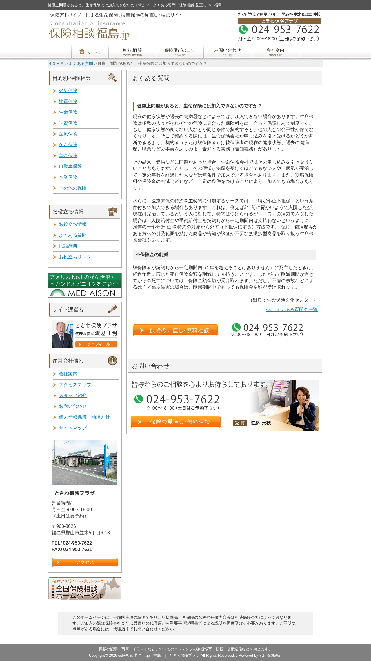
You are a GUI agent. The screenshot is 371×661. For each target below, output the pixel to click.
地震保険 (68, 101)
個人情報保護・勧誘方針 (84, 417)
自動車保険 (70, 166)
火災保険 (68, 90)
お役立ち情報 (73, 224)
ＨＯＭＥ (56, 63)
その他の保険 (73, 188)
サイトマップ (73, 427)
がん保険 (68, 144)
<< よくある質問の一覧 (292, 309)
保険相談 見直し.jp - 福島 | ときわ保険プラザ (159, 655)
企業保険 (68, 177)
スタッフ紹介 (73, 395)
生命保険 (68, 112)
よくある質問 (81, 63)
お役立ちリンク (75, 256)
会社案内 (68, 373)
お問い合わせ (73, 406)
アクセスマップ (75, 384)
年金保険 (68, 155)
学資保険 (68, 123)
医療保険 (68, 133)
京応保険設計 (270, 655)
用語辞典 (68, 245)
